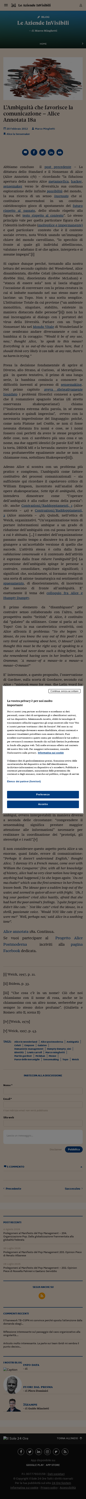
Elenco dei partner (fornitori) (24, 781)
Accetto (43, 804)
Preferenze (43, 794)
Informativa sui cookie (51, 752)
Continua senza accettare (64, 691)
